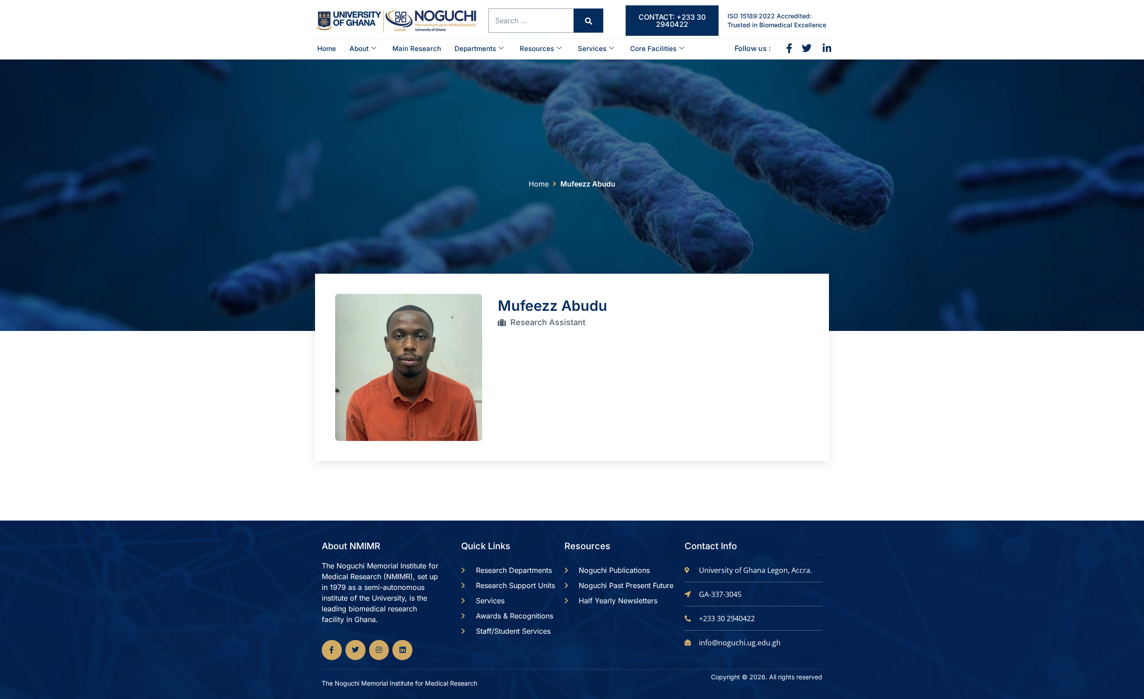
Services (592, 48)
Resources (537, 48)
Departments (475, 48)
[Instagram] (379, 650)
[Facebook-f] (332, 650)
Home (326, 48)
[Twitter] (355, 650)
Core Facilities (653, 48)
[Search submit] (588, 20)
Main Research (416, 48)
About (359, 48)
